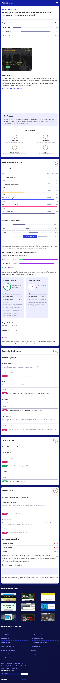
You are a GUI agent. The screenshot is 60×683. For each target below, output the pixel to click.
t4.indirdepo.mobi (36, 658)
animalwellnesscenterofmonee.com (41, 635)
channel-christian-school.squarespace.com (13, 658)
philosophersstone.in (10, 10)
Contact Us (17, 663)
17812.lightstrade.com (37, 654)
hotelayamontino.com (7, 646)
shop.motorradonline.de (8, 650)
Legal (23, 663)
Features (9, 663)
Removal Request (21, 666)
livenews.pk (34, 631)
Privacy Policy (5, 668)
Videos (3, 663)
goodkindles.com (35, 646)
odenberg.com (5, 638)
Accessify (7, 3)
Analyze (24, 674)
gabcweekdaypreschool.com (39, 642)
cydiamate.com (5, 631)
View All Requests (30, 236)
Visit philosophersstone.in (12, 89)
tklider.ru (33, 650)
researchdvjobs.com (6, 635)
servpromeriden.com (7, 654)
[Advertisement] (30, 43)
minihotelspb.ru (5, 642)
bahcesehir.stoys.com (37, 638)
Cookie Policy (14, 668)
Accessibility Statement (7, 666)
